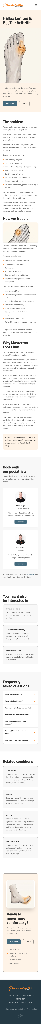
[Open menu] (35, 5)
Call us (24, 103)
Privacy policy (32, 1009)
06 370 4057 (30, 574)
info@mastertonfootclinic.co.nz (20, 1002)
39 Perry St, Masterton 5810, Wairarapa (20, 995)
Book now (20, 522)
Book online (10, 103)
